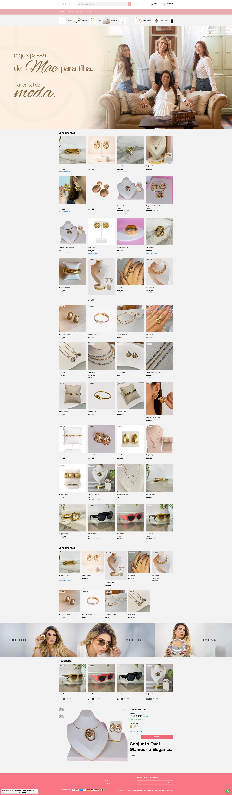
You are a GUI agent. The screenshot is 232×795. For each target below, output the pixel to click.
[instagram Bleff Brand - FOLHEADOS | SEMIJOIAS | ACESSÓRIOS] (59, 777)
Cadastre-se (157, 5)
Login (155, 3)
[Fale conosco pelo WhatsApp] (228, 791)
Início (71, 11)
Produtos (79, 11)
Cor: (134, 723)
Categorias (62, 11)
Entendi (24, 792)
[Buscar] (129, 4)
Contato (88, 11)
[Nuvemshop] (124, 790)
